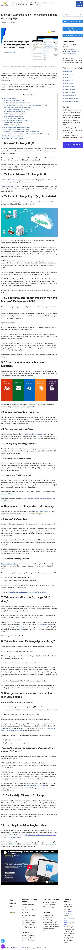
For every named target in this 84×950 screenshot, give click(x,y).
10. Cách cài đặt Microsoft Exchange (12, 136)
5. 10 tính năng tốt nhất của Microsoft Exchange (16, 107)
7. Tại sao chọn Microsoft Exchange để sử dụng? (16, 127)
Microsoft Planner (68, 83)
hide (34, 95)
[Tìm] (81, 15)
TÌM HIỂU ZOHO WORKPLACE (72, 35)
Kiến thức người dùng (50, 902)
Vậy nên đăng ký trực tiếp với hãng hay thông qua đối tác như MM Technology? (27, 134)
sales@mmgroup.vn (49, 844)
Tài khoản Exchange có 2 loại (10, 187)
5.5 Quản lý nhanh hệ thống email (14, 118)
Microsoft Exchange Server (9, 564)
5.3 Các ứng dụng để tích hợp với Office (15, 114)
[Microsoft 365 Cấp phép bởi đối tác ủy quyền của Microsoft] (5, 4)
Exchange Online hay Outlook (42, 511)
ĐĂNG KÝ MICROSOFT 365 (72, 21)
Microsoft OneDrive (69, 86)
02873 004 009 (13, 844)
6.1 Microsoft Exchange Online (13, 123)
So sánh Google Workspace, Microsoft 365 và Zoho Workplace (50, 922)
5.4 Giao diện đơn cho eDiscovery (13, 116)
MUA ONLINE (79, 4)
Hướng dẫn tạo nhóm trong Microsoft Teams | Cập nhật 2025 (71, 123)
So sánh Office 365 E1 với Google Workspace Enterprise (51, 929)
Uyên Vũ (5, 22)
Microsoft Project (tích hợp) (71, 101)
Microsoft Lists (67, 71)
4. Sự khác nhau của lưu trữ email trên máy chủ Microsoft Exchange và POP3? (24, 105)
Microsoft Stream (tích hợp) (71, 98)
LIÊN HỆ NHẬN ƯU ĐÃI (73, 145)
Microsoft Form (67, 77)
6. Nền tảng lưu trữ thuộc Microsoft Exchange (15, 120)
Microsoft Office (68, 74)
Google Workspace (28, 354)
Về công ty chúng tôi (28, 935)
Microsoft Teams (46, 624)
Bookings (21, 629)
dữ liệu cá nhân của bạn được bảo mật (33, 434)
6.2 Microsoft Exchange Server (13, 125)
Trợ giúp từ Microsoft (50, 904)
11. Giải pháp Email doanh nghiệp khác (13, 138)
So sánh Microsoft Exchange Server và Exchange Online (28, 592)
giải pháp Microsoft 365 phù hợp (35, 785)
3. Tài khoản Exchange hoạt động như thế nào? (16, 103)
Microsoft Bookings (69, 89)
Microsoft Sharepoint (69, 95)
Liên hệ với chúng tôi (28, 940)
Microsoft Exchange (69, 92)
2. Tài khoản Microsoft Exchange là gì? (13, 100)
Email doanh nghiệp (16, 290)
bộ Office (23, 624)
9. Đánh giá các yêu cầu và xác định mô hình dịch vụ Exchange (20, 131)
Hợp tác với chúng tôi (28, 938)
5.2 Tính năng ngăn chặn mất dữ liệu (15, 111)
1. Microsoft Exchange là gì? (10, 98)
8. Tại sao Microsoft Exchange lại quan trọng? (15, 129)
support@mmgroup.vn (70, 53)
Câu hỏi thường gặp (49, 907)
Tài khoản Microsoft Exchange (10, 180)
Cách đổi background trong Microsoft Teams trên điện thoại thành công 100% (72, 130)
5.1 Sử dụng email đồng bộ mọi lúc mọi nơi (16, 109)
